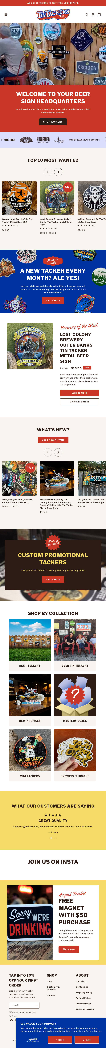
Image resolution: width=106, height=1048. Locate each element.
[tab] (49, 838)
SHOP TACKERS (53, 121)
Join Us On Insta (53, 861)
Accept (59, 1039)
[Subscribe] (36, 1005)
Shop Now (69, 949)
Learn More (53, 300)
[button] (6, 15)
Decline (87, 1039)
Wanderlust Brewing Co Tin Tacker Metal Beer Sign (17, 220)
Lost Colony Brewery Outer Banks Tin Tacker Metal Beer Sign (56, 222)
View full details (79, 401)
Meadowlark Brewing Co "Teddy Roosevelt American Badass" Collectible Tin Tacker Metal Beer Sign (57, 503)
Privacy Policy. (93, 1031)
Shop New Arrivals (53, 439)
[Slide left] (48, 172)
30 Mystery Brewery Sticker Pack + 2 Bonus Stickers (17, 501)
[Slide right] (58, 172)
